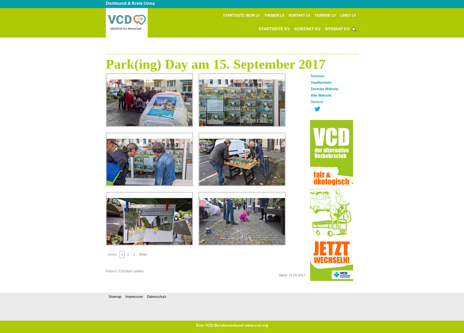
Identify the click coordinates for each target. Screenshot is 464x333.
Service (317, 102)
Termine (317, 76)
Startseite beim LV (241, 15)
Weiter (143, 254)
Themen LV (274, 15)
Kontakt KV (307, 29)
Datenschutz (156, 297)
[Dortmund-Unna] (127, 36)
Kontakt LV (299, 15)
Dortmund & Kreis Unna (130, 3)
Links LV (348, 15)
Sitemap (114, 297)
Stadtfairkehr (321, 82)
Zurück (112, 254)
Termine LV (325, 15)
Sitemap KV (337, 29)
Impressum (134, 297)
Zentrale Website (324, 89)
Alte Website (321, 95)
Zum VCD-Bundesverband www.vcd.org (232, 325)
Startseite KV (274, 29)
